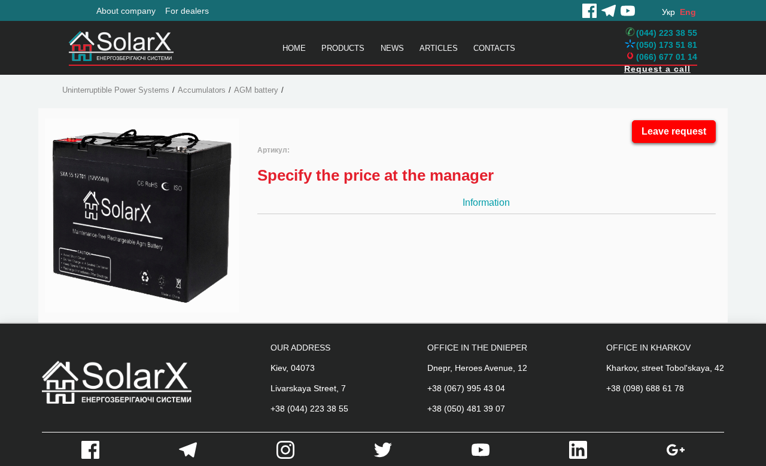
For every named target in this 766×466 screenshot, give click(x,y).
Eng (688, 12)
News (392, 48)
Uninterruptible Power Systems (115, 90)
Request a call (657, 69)
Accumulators (202, 90)
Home (294, 48)
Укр (668, 12)
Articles (439, 48)
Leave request (674, 131)
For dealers (187, 11)
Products (342, 48)
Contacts (494, 48)
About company (126, 11)
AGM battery (256, 90)
